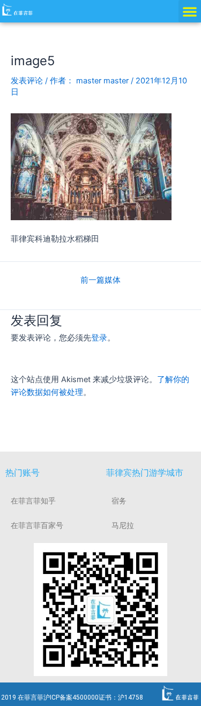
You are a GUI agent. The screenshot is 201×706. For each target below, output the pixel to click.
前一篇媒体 (100, 280)
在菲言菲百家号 (37, 525)
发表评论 (27, 81)
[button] (189, 11)
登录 (99, 338)
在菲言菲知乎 (33, 500)
